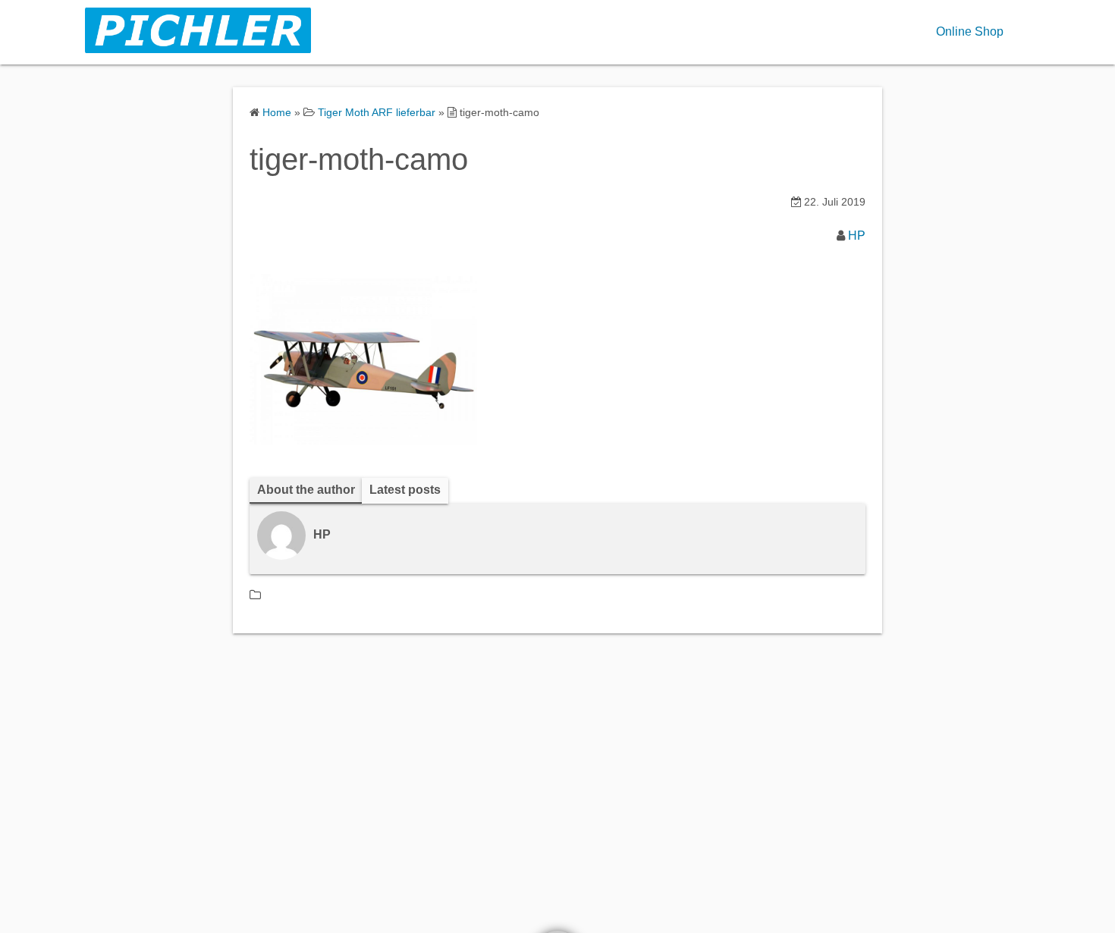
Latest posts (405, 489)
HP (856, 235)
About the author (306, 489)
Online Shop (969, 31)
